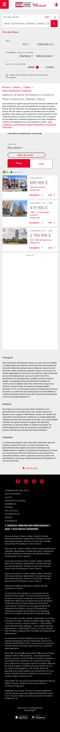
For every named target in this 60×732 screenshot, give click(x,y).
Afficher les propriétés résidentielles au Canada (22, 586)
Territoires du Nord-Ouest (32, 541)
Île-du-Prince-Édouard (19, 544)
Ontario (23, 536)
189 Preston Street (37, 187)
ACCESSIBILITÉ (11, 521)
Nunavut (38, 544)
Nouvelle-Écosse (39, 554)
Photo (19, 163)
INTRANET (9, 507)
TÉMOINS (8, 517)
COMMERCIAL (11, 504)
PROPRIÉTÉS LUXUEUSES (15, 501)
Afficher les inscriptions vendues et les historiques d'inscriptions (27, 76)
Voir (50, 195)
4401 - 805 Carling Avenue (41, 240)
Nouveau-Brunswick (43, 539)
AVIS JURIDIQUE (11, 511)
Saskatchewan (28, 539)
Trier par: (12, 144)
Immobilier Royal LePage (31, 5)
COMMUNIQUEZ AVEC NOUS (17, 490)
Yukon (31, 544)
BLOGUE (8, 497)
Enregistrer (34, 195)
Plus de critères (10, 32)
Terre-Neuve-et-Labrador (13, 541)
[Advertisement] (30, 303)
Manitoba (18, 539)
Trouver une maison (12, 536)
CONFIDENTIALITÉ (12, 514)
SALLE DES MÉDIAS (13, 494)
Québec (30, 536)
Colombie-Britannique (47, 549)
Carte (41, 163)
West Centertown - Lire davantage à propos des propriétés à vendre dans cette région (29, 124)
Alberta (36, 536)
